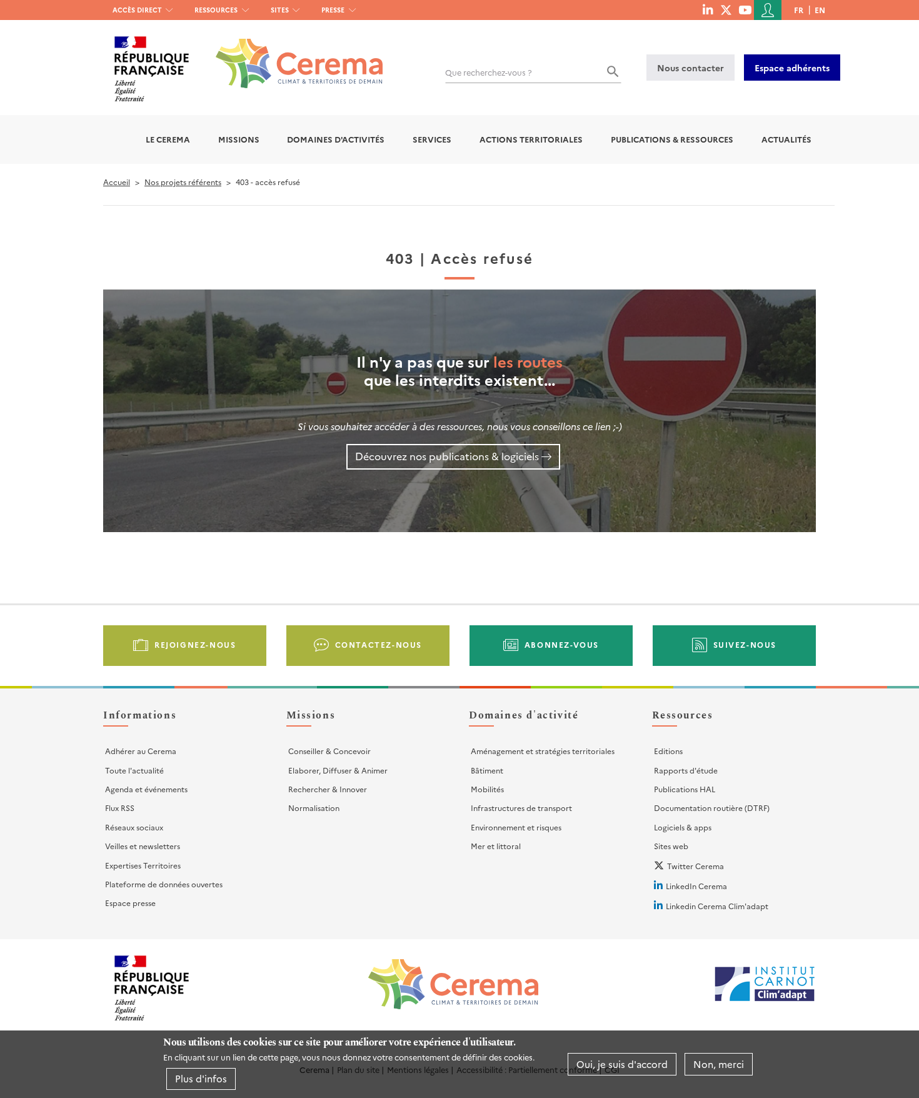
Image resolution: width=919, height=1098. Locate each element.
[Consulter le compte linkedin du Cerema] (708, 9)
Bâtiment (487, 770)
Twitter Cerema (695, 865)
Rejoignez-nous (195, 644)
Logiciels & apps (682, 827)
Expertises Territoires (143, 865)
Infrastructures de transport (521, 807)
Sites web (671, 845)
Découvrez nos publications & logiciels (447, 456)
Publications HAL (684, 788)
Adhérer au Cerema (140, 750)
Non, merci (718, 1063)
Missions (238, 139)
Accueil (116, 181)
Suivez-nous (745, 644)
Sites (280, 9)
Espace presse (130, 902)
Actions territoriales (531, 139)
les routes (528, 361)
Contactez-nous (378, 644)
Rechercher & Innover (327, 788)
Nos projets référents (182, 181)
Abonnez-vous (562, 644)
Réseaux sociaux (134, 827)
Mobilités (487, 788)
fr (798, 9)
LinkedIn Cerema (696, 885)
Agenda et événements (146, 788)
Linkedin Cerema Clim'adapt (717, 905)
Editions (668, 750)
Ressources (216, 9)
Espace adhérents (792, 67)
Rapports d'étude (686, 770)
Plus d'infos (201, 1078)
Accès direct (137, 9)
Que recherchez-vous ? (488, 72)
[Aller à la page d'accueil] (291, 54)
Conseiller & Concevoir (329, 750)
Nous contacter (690, 67)
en (820, 9)
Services (432, 139)
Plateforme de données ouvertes (164, 884)
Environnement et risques (516, 827)
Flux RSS (119, 807)
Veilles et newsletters (142, 845)
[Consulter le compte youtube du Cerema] (744, 9)
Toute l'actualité (134, 770)
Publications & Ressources (672, 139)
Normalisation (313, 807)
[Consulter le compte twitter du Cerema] (726, 9)
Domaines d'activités (335, 139)
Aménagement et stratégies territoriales (543, 750)
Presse (332, 9)
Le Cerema (168, 139)
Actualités (786, 139)
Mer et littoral (496, 845)
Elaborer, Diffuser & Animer (338, 770)
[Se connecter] (767, 10)
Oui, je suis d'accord (622, 1063)
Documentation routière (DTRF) (712, 807)
